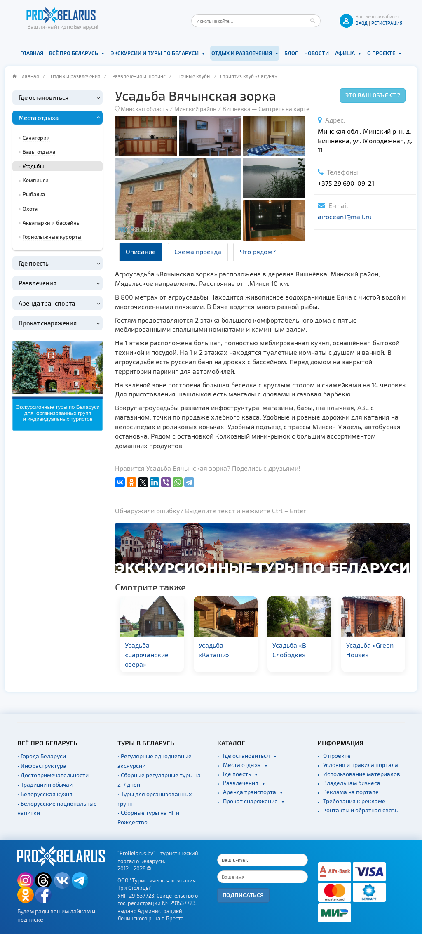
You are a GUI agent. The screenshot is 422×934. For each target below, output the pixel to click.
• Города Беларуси (41, 755)
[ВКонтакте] (120, 482)
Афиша (345, 53)
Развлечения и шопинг (139, 76)
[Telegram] (189, 482)
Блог (291, 53)
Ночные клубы (194, 76)
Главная (31, 53)
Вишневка (237, 108)
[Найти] (312, 20)
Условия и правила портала (360, 764)
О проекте (381, 53)
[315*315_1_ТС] (57, 385)
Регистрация (387, 23)
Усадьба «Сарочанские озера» (147, 654)
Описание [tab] (141, 251)
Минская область (144, 108)
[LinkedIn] (154, 482)
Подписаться (243, 895)
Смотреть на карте (283, 108)
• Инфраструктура (41, 765)
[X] (143, 482)
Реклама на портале (351, 791)
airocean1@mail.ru (345, 216)
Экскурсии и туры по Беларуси (155, 53)
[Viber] (166, 482)
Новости (316, 53)
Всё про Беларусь (73, 53)
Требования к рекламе (354, 800)
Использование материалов (361, 773)
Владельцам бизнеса (351, 782)
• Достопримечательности (53, 774)
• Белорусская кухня (45, 793)
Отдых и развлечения (241, 53)
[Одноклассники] (131, 482)
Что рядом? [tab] (258, 251)
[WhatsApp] (178, 482)
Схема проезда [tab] (197, 251)
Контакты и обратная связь (360, 810)
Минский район (195, 108)
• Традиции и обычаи (45, 784)
